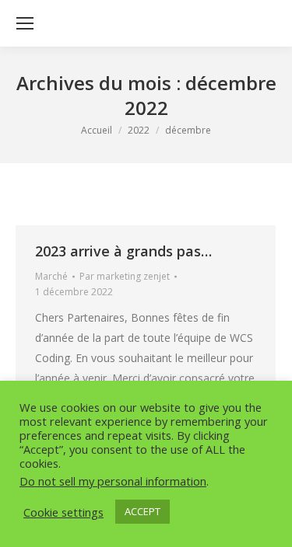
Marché (51, 276)
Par (124, 276)
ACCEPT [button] (142, 511)
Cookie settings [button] (63, 512)
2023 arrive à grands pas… (123, 251)
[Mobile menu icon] (25, 23)
